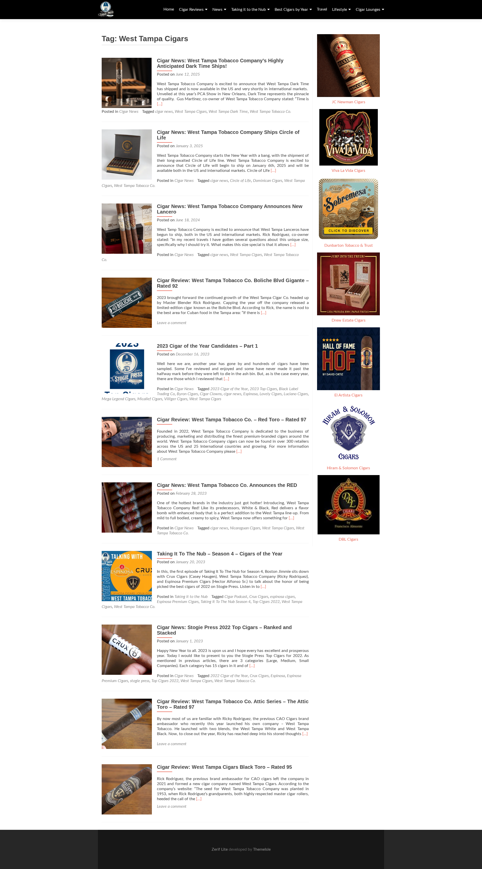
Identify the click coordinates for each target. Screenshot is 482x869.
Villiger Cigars (175, 399)
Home (168, 9)
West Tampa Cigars (191, 112)
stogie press (139, 681)
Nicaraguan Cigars (245, 528)
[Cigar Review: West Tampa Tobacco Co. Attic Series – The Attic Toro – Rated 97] (127, 724)
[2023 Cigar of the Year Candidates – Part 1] (127, 368)
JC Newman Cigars (348, 102)
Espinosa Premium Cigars (178, 602)
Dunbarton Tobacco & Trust (348, 245)
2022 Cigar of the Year (229, 676)
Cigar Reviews (191, 10)
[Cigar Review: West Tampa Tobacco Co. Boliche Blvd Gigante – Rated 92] (127, 302)
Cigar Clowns (211, 394)
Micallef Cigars (149, 399)
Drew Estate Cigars (349, 320)
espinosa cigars (282, 597)
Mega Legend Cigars (118, 399)
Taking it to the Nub (248, 10)
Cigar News (128, 112)
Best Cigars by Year (291, 10)
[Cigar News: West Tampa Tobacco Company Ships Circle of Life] (127, 154)
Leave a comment (172, 323)
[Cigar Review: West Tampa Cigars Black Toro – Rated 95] (127, 789)
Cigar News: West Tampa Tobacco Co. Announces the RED (227, 485)
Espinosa (250, 394)
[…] (159, 104)
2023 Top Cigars (263, 389)
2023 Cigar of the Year (229, 389)
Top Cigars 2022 (266, 602)
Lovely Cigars (271, 394)
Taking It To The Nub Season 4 (226, 602)
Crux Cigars (258, 597)
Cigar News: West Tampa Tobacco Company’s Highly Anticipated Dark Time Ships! (220, 63)
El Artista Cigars (348, 395)
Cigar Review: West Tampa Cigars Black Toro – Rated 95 (224, 767)
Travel (322, 9)
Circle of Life (240, 181)
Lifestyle (339, 10)
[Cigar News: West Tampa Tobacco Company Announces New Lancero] (127, 228)
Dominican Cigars (267, 181)
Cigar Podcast (235, 597)
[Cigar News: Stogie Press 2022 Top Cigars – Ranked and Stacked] (127, 649)
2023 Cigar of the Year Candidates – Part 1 (207, 346)
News (217, 10)
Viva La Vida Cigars (348, 171)
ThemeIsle (262, 849)
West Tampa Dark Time (228, 112)
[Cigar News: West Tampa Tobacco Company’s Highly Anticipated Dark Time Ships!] (127, 83)
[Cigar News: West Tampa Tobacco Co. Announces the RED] (127, 507)
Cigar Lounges (368, 10)
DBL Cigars (348, 539)
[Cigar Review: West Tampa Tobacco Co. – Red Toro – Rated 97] (127, 442)
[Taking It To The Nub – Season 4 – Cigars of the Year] (127, 576)
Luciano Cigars (296, 394)
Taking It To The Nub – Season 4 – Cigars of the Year (219, 553)
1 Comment (167, 459)
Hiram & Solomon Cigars (348, 468)
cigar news (164, 112)
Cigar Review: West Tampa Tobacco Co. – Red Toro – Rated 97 (231, 419)
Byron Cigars (187, 394)
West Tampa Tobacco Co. (270, 112)
